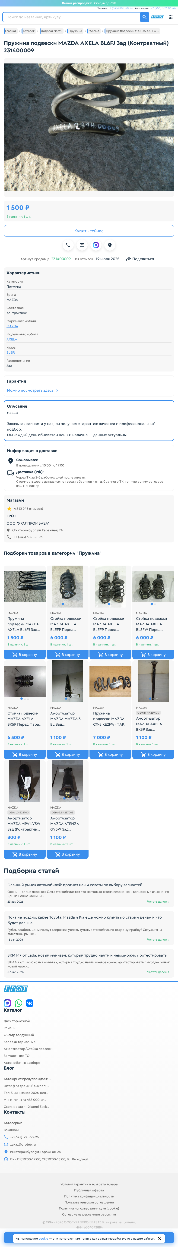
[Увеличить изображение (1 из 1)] (89, 127)
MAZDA (12, 326)
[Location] (109, 245)
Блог (9, 1068)
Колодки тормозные (19, 1042)
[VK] (29, 1003)
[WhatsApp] (18, 1003)
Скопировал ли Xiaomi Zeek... (26, 1107)
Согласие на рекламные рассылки (89, 1214)
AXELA (11, 339)
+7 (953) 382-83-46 (163, 8)
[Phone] (68, 245)
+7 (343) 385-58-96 (120, 8)
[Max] (96, 245)
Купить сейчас (89, 230)
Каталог (13, 1010)
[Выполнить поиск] (144, 17)
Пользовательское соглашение (89, 1202)
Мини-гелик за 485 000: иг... (25, 1100)
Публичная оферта (89, 1190)
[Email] (82, 245)
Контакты (14, 1112)
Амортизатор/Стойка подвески (28, 1049)
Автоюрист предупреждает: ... (27, 1079)
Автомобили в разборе (22, 1063)
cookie (43, 1239)
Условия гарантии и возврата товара (89, 1184)
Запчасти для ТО (16, 1056)
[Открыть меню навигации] (170, 17)
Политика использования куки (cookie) (89, 1208)
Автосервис (13, 1123)
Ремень (9, 1028)
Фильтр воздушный (19, 1035)
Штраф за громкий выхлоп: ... (26, 1086)
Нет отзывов (83, 259)
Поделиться (143, 258)
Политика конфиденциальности (89, 1196)
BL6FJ (10, 352)
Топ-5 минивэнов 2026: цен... (26, 1093)
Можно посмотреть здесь (30, 390)
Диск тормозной (17, 1021)
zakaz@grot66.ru (23, 1144)
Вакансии (11, 1130)
